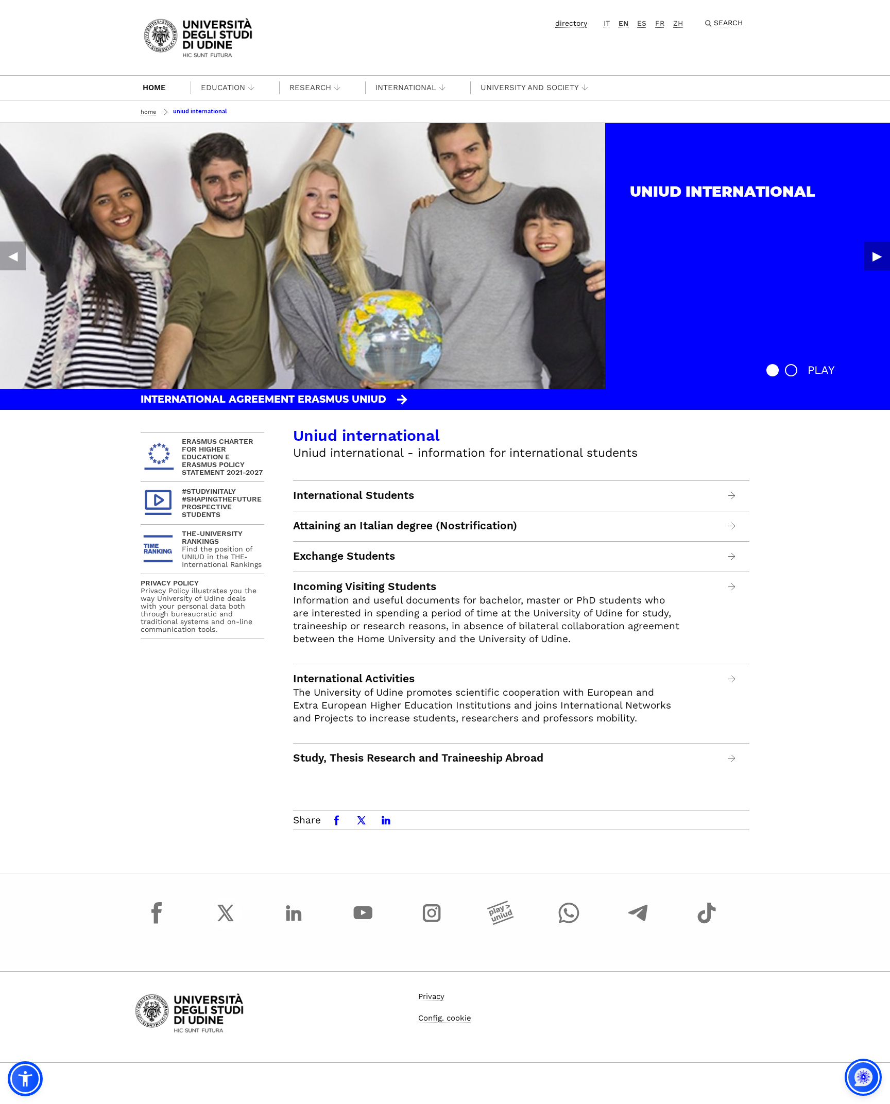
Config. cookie (444, 1018)
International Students (353, 495)
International (405, 87)
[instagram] (432, 922)
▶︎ (877, 256)
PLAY (821, 370)
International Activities (354, 678)
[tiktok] (707, 922)
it (607, 23)
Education (223, 87)
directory (571, 23)
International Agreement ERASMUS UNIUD (263, 399)
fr (659, 23)
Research (310, 87)
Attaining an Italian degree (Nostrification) (405, 526)
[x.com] (226, 922)
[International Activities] (732, 678)
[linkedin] (294, 922)
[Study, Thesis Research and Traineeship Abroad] (732, 758)
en (623, 23)
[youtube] (363, 922)
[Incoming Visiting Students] (732, 586)
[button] (772, 370)
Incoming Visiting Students (364, 586)
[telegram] (638, 922)
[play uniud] (501, 922)
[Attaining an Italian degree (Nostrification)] (732, 526)
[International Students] (732, 495)
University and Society (530, 87)
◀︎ (13, 256)
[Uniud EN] (198, 37)
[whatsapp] (569, 922)
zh (678, 23)
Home (154, 87)
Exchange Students (344, 556)
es (641, 23)
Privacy (431, 996)
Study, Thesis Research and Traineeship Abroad (418, 758)
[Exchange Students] (732, 556)
